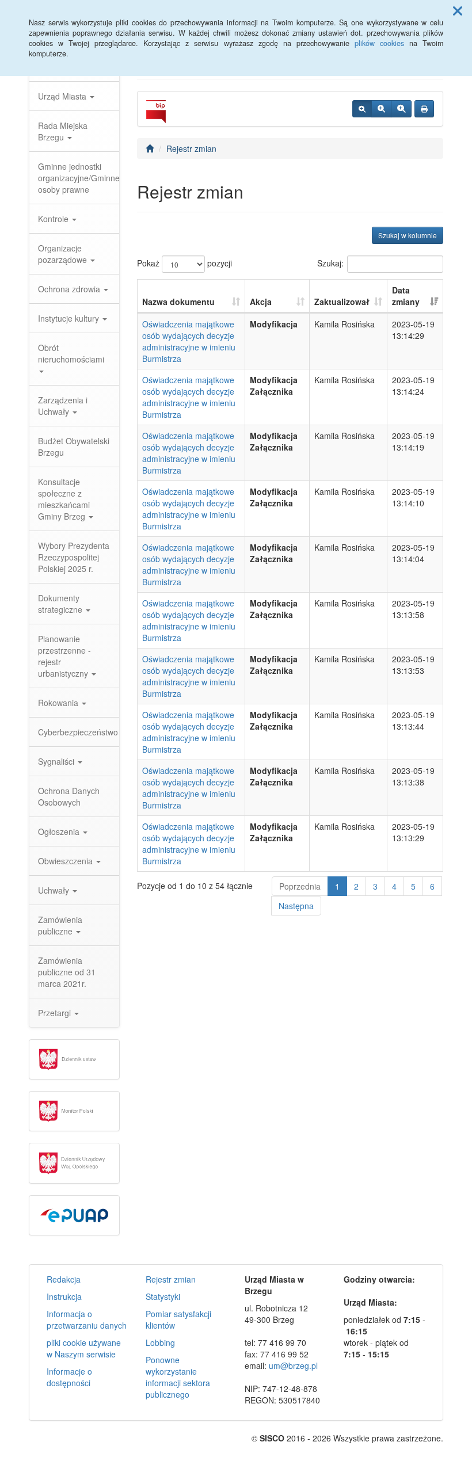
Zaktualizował (342, 301)
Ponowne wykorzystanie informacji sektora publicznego (178, 1377)
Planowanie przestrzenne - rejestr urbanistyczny (64, 656)
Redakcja (64, 1279)
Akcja (261, 301)
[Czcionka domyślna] (362, 108)
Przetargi (55, 1012)
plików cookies (379, 43)
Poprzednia (300, 886)
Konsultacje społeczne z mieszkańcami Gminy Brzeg (64, 499)
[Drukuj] (424, 108)
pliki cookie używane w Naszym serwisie (84, 1348)
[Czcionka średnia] (381, 108)
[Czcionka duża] (401, 108)
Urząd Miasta (63, 96)
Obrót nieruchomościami (71, 353)
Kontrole (54, 218)
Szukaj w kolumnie (407, 235)
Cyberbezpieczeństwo (78, 732)
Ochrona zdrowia (70, 289)
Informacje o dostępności (69, 1376)
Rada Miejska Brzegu (62, 131)
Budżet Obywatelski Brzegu (73, 446)
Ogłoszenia (60, 831)
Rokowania (59, 702)
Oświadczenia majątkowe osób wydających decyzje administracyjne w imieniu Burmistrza (188, 341)
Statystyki (163, 1296)
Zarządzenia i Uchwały (62, 405)
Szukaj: (330, 263)
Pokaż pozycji (184, 263)
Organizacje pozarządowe (63, 253)
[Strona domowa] (150, 148)
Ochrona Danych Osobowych (69, 796)
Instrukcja (64, 1296)
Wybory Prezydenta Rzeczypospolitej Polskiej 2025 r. (73, 557)
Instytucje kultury (69, 318)
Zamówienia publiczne (60, 925)
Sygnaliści (57, 761)
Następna (296, 905)
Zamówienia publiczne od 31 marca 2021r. (67, 972)
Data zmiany (406, 295)
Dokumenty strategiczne (61, 603)
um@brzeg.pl (293, 1365)
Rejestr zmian (191, 148)
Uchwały (54, 890)
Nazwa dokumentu (178, 301)
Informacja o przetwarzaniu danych (87, 1319)
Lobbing (160, 1342)
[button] (457, 10)
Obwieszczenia (66, 861)
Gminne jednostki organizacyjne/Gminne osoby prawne (78, 178)
